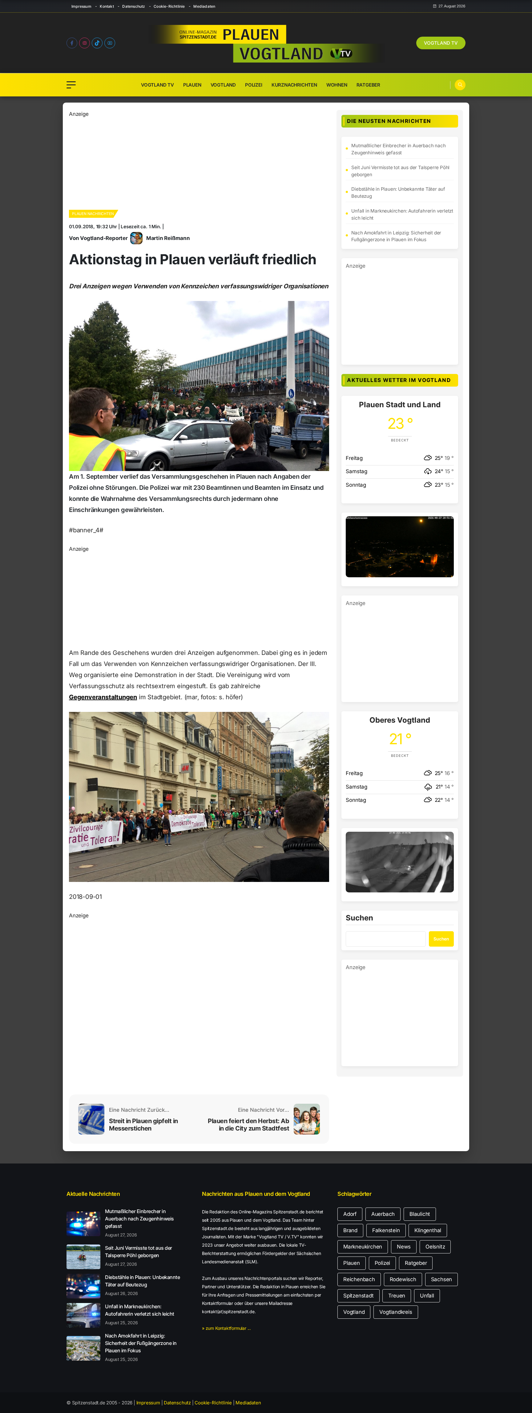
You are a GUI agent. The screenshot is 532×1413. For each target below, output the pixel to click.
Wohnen (336, 85)
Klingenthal (427, 1230)
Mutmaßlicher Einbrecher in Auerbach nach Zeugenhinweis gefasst (398, 149)
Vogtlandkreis (395, 1312)
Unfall (427, 1296)
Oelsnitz (435, 1247)
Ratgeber (368, 85)
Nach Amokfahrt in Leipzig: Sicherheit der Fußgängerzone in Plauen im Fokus (396, 236)
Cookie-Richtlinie (169, 6)
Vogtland (223, 85)
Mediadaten (204, 6)
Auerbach (383, 1214)
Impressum (81, 6)
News (404, 1247)
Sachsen (441, 1279)
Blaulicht (419, 1214)
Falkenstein (386, 1230)
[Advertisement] (192, 161)
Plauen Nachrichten (93, 213)
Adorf (350, 1214)
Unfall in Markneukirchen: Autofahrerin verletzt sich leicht (402, 214)
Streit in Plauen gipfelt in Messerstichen (143, 1124)
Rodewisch (403, 1279)
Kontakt (107, 6)
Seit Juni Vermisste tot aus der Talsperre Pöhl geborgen (400, 170)
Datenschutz (133, 6)
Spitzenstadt (358, 1296)
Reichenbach (359, 1279)
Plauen (192, 85)
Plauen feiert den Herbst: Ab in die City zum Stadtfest (248, 1124)
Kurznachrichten (294, 85)
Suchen (359, 918)
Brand (350, 1230)
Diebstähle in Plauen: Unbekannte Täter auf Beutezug (398, 192)
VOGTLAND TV (441, 43)
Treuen (396, 1296)
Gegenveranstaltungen (103, 697)
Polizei (253, 85)
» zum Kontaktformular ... (226, 1328)
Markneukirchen (362, 1247)
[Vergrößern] (446, 524)
